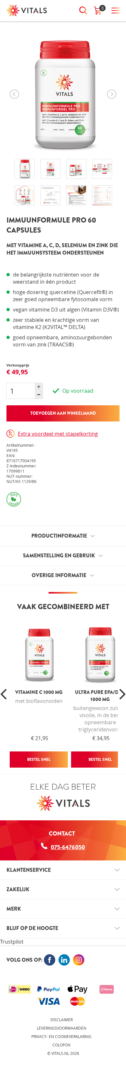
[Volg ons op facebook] (49, 960)
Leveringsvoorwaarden (61, 1028)
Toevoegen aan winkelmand (63, 413)
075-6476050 (68, 847)
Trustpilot (12, 941)
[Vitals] (26, 10)
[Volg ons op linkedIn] (64, 960)
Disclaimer (61, 1019)
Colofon (61, 1044)
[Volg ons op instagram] (78, 960)
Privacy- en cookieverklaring (61, 1036)
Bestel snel (38, 759)
